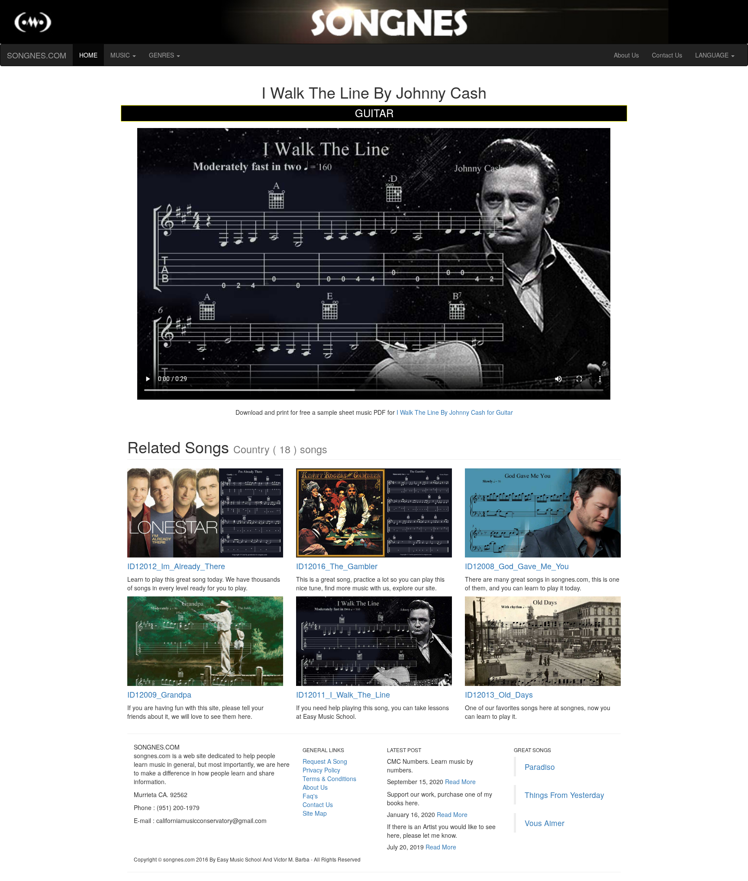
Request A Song (325, 761)
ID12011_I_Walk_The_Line (343, 694)
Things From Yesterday (564, 794)
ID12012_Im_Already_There (176, 565)
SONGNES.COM (36, 55)
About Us (626, 55)
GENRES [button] (162, 55)
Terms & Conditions (329, 778)
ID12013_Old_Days (499, 694)
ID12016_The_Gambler (336, 565)
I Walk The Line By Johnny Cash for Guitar (454, 412)
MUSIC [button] (121, 55)
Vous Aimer (544, 822)
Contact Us (667, 55)
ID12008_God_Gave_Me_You (517, 565)
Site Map (315, 813)
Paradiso (540, 766)
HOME (91, 54)
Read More (460, 781)
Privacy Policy (321, 770)
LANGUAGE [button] (712, 55)
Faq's (310, 795)
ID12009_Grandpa (159, 694)
